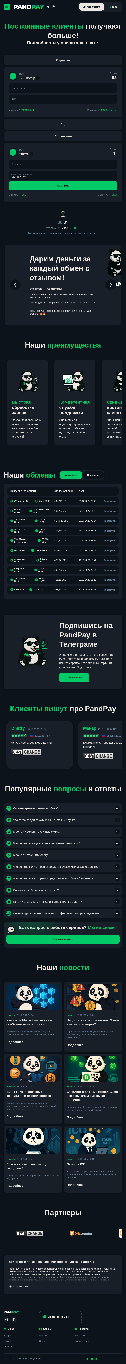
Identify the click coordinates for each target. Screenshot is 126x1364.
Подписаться (74, 677)
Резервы (8, 1335)
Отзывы (7, 1341)
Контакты (43, 1335)
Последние (93, 475)
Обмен (42, 1341)
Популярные (71, 475)
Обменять (63, 185)
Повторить (109, 501)
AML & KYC (80, 1335)
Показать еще (20, 1286)
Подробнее (14, 1042)
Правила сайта (82, 1341)
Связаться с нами (63, 939)
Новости (10, 1015)
